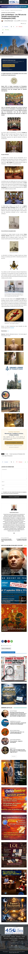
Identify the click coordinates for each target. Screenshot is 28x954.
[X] (5, 641)
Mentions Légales (13, 938)
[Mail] (14, 532)
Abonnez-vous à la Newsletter (8, 652)
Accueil (2, 10)
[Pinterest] (8, 641)
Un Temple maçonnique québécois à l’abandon (22, 540)
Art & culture (7, 10)
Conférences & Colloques (15, 721)
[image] (14, 669)
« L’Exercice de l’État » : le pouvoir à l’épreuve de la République (18, 723)
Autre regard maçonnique (15, 739)
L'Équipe (13, 936)
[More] (2, 33)
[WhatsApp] (11, 641)
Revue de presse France (7, 627)
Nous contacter (6, 936)
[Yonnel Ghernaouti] (2, 21)
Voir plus (13, 756)
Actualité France (6, 568)
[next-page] (4, 634)
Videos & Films (12, 748)
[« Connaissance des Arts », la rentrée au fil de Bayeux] (14, 618)
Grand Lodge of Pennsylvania (7, 455)
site (8, 330)
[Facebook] (2, 641)
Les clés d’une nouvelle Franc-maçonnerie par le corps (6, 540)
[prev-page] (2, 634)
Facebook (12, 327)
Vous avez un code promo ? (7, 69)
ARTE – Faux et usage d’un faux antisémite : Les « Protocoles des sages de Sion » (18, 751)
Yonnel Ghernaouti (9, 20)
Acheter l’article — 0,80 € (9, 65)
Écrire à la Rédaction (6, 648)
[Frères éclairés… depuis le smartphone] (5, 741)
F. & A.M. (6, 453)
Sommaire (18, 936)
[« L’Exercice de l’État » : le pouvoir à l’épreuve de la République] (14, 590)
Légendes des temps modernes (16, 10)
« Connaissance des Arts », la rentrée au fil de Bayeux (17, 732)
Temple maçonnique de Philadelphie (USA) (17, 453)
